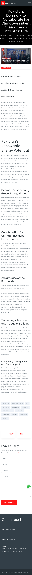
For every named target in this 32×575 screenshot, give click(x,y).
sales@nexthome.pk (8, 539)
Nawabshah (6, 414)
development (15, 407)
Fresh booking (25, 407)
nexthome (14, 414)
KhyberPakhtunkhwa (8, 411)
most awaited (19, 411)
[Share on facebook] (2, 423)
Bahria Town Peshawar (17, 403)
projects (3, 387)
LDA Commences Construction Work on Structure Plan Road (24, 434)
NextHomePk (23, 414)
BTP (27, 403)
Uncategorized (6, 67)
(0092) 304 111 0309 (8, 529)
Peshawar (5, 418)
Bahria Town (6, 403)
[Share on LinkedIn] (7, 423)
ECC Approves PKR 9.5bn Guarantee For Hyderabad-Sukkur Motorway (8, 434)
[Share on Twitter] (5, 423)
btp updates (6, 407)
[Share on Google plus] (10, 423)
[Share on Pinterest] (12, 423)
